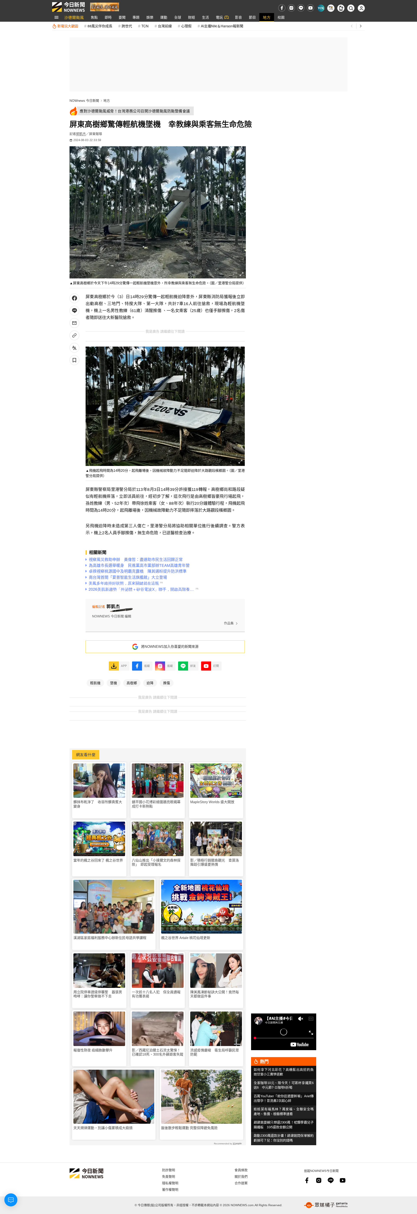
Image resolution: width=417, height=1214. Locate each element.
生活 (205, 17)
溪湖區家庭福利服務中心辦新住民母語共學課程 (109, 938)
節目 (252, 17)
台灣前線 (165, 25)
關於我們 (241, 1176)
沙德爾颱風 (74, 17)
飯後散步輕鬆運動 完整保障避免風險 (189, 1128)
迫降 (150, 682)
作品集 (229, 623)
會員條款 (241, 1169)
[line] (300, 8)
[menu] (56, 17)
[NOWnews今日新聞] (68, 7)
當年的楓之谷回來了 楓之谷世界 (98, 860)
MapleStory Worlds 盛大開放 (212, 802)
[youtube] (310, 8)
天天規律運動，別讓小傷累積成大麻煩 (102, 1128)
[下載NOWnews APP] (340, 8)
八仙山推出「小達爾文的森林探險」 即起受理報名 (156, 862)
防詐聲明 (168, 1169)
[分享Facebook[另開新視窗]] (74, 298)
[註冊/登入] (361, 8)
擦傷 (166, 682)
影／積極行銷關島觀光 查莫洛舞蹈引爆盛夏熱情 (214, 862)
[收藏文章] (74, 360)
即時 (108, 17)
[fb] (281, 8)
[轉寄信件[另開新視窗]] (74, 323)
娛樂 (149, 17)
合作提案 (241, 1182)
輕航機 (95, 682)
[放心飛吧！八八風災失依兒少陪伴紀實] (104, 6)
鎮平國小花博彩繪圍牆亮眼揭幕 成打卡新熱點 (158, 804)
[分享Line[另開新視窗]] (74, 311)
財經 (191, 17)
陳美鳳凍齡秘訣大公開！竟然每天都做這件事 (214, 994)
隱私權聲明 (170, 1182)
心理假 (186, 25)
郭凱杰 (81, 134)
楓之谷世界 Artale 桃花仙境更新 (185, 938)
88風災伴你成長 (100, 25)
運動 (163, 17)
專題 (135, 17)
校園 (281, 17)
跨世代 (127, 25)
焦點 (94, 17)
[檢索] (350, 8)
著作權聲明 (170, 1189)
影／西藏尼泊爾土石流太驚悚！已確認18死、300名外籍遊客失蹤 (157, 1052)
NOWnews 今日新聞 (84, 100)
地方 (267, 17)
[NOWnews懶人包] (330, 8)
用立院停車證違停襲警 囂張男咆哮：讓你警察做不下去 (97, 994)
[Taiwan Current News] (320, 8)
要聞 (122, 17)
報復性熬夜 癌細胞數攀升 (93, 1050)
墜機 (113, 682)
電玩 (219, 17)
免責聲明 (168, 1176)
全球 (177, 17)
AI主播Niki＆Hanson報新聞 (222, 25)
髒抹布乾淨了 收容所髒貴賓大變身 (97, 804)
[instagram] (291, 8)
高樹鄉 (132, 682)
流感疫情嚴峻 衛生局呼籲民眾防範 (214, 1052)
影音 (238, 17)
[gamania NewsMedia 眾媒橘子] (326, 1205)
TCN (145, 25)
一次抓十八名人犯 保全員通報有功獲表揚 (156, 994)
